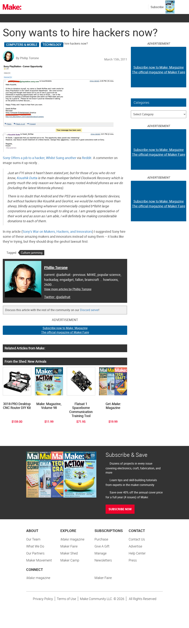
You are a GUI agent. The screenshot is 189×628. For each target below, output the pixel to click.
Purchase (101, 539)
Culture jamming (31, 253)
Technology (52, 45)
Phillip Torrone (56, 267)
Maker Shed (69, 553)
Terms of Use (66, 598)
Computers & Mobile (21, 45)
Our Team (33, 539)
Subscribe (157, 7)
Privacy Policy (43, 598)
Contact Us (137, 539)
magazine (72, 539)
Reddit (86, 158)
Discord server (89, 310)
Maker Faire (69, 546)
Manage (100, 553)
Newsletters (103, 560)
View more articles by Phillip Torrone (67, 289)
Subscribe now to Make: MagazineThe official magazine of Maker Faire (65, 330)
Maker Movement (39, 560)
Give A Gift (101, 546)
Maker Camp (69, 560)
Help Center (137, 553)
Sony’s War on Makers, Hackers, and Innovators (57, 231)
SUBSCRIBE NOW (120, 509)
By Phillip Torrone (27, 58)
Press (133, 560)
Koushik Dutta (27, 178)
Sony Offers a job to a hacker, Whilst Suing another (39, 158)
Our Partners (35, 553)
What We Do (35, 546)
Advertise (135, 546)
